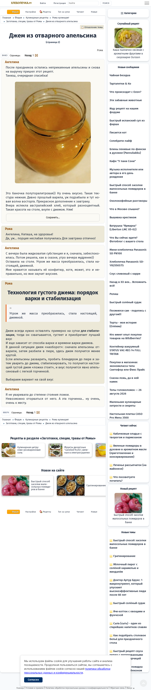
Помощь (20, 688)
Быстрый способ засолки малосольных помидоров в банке (128, 188)
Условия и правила (34, 688)
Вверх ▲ (131, 688)
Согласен (33, 679)
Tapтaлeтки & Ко (120, 83)
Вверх (6, 412)
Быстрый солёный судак (125, 302)
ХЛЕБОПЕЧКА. (21, 3)
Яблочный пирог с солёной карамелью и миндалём (124, 568)
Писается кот (118, 132)
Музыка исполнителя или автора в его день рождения (126, 173)
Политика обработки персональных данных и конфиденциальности (76, 688)
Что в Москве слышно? (124, 209)
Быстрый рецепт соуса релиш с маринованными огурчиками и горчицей (126, 654)
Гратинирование (124, 556)
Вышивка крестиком (123, 217)
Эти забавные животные (126, 100)
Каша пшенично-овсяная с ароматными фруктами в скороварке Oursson (128, 54)
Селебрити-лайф (121, 140)
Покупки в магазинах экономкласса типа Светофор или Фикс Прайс (127, 366)
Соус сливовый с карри (125, 273)
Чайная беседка (120, 75)
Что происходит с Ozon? (125, 92)
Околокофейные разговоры (128, 200)
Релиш (114, 294)
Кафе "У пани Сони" (123, 161)
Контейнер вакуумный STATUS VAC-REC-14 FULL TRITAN (125, 350)
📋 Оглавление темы (92, 27)
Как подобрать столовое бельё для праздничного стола (128, 639)
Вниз (4, 55)
